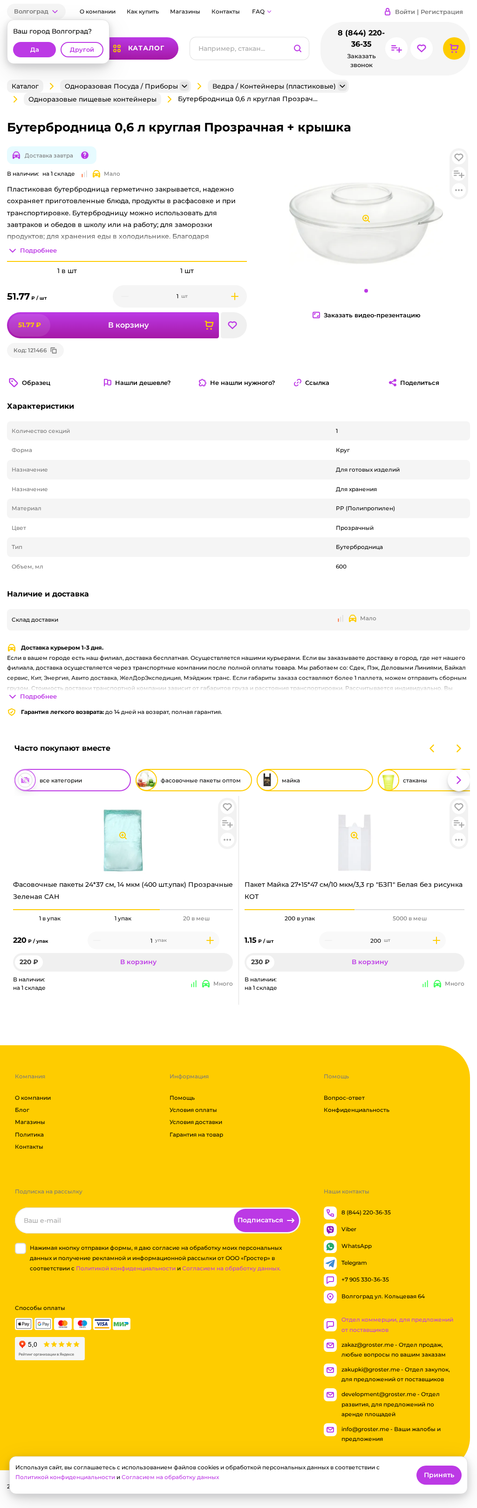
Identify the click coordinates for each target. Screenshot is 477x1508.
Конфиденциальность (356, 1109)
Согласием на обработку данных (170, 1477)
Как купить (143, 11)
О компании (98, 11)
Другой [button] (82, 49)
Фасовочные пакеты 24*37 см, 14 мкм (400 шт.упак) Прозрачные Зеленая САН (123, 890)
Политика (29, 1134)
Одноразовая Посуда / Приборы (121, 86)
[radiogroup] (123, 918)
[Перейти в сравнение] (396, 48)
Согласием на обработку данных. (231, 1267)
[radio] (49, 909)
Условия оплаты (193, 1109)
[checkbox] (20, 1248)
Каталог (25, 86)
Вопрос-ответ (344, 1097)
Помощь (182, 1097)
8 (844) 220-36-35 (361, 38)
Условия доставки (196, 1121)
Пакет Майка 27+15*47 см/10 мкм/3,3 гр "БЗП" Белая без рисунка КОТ (354, 890)
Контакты (225, 11)
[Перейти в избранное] (421, 48)
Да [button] (34, 49)
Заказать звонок (361, 61)
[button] (36, 11)
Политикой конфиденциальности (126, 1267)
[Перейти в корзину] (454, 48)
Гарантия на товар (196, 1134)
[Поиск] (297, 48)
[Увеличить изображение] (123, 835)
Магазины (185, 11)
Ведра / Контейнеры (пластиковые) (274, 86)
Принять (439, 1475)
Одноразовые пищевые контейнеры (92, 99)
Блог (22, 1109)
